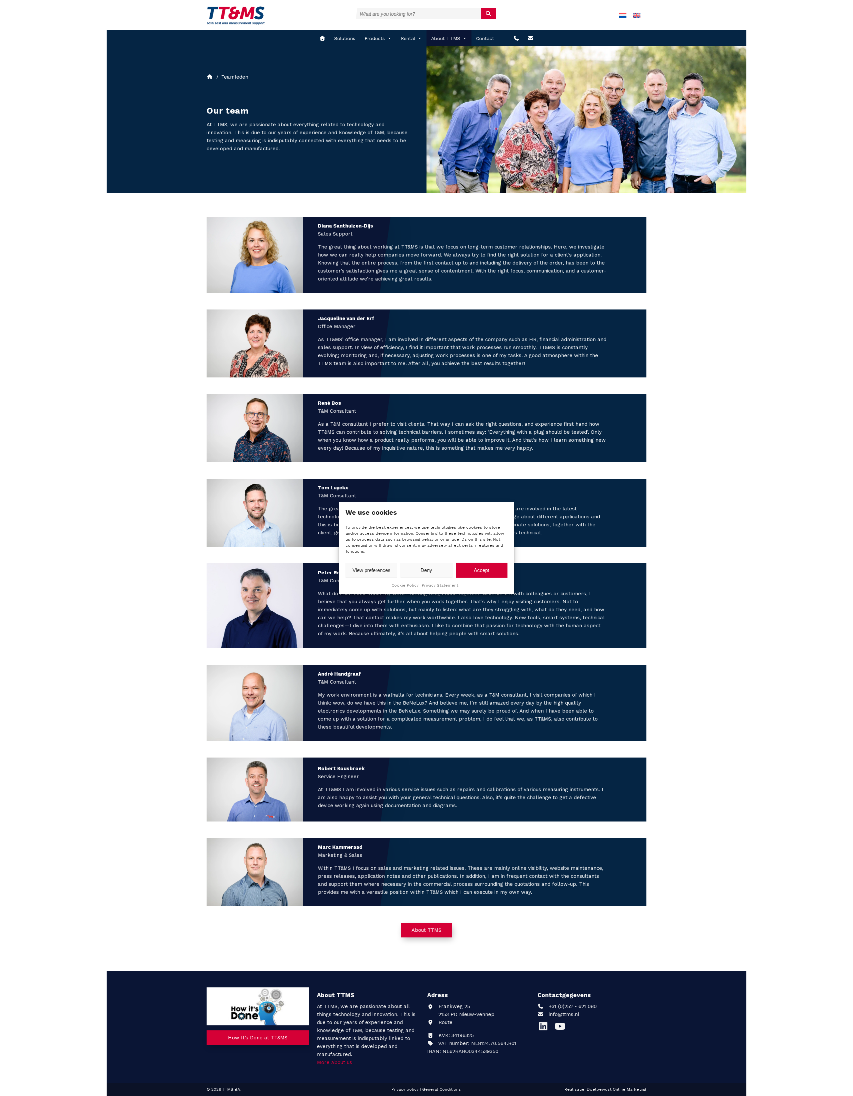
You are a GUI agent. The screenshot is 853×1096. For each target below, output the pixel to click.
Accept (481, 570)
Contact (485, 38)
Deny (426, 570)
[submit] (488, 13)
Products (375, 38)
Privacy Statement (440, 585)
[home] (322, 38)
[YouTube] (561, 1028)
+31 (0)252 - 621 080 (572, 1006)
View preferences (372, 570)
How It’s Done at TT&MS (258, 1038)
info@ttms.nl (564, 1014)
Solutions (344, 38)
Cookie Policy (405, 585)
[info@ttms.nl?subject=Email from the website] (530, 38)
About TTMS (445, 38)
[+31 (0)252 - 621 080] (516, 38)
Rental (408, 38)
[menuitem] (622, 15)
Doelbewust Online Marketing (616, 1089)
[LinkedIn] (545, 1028)
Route (444, 1022)
